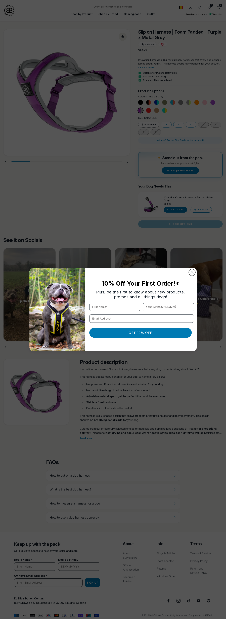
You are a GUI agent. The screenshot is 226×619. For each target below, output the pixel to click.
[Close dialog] (192, 272)
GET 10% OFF (140, 333)
